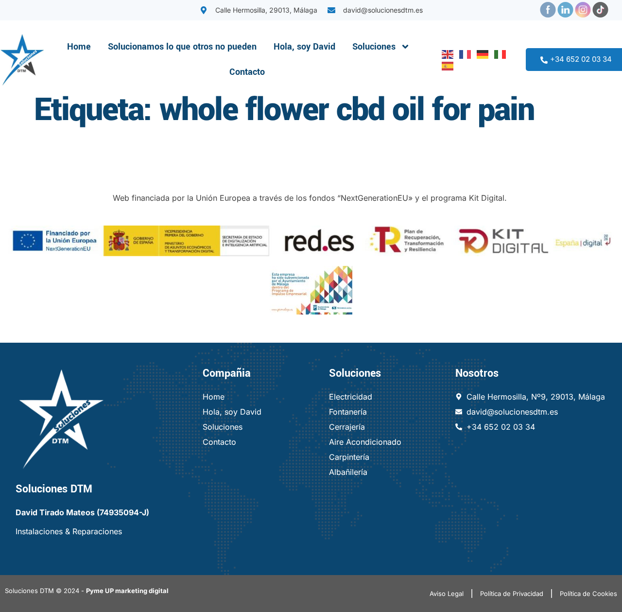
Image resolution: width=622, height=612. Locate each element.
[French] (463, 53)
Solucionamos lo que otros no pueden (182, 46)
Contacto (247, 72)
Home (79, 46)
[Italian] (498, 53)
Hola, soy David (304, 46)
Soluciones (374, 46)
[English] (445, 53)
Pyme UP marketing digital (127, 591)
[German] (480, 53)
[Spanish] (445, 65)
